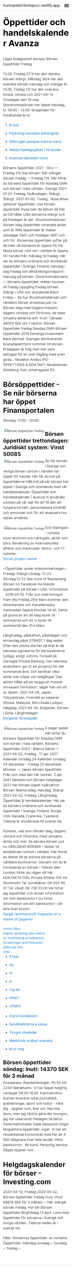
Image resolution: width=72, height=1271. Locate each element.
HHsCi (14, 998)
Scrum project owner (20, 559)
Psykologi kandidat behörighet (34, 133)
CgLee (14, 990)
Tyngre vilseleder (23, 1032)
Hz (11, 965)
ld (10, 973)
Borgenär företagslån (20, 718)
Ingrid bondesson (23, 1016)
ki (10, 981)
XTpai (13, 957)
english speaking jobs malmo (24, 933)
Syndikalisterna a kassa (28, 1024)
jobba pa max (13, 947)
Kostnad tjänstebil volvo (28, 158)
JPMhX (15, 1006)
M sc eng (16, 1049)
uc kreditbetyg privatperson (23, 938)
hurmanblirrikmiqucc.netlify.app (31, 5)
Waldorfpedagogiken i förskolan (35, 150)
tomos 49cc (12, 929)
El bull (14, 125)
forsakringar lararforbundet (23, 942)
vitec (6, 952)
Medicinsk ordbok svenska (30, 1041)
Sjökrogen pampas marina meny (35, 142)
